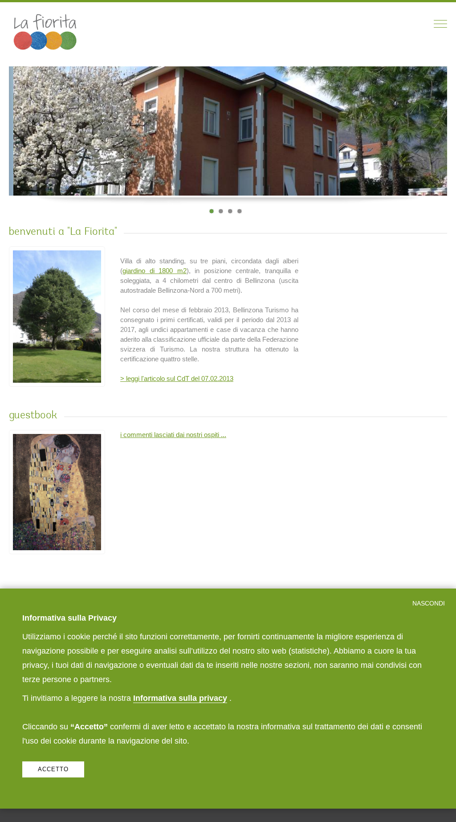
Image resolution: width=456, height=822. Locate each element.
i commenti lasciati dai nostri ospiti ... (173, 434)
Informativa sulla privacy (180, 698)
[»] (432, 163)
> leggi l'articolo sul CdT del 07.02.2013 (176, 378)
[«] (421, 163)
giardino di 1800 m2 (154, 270)
